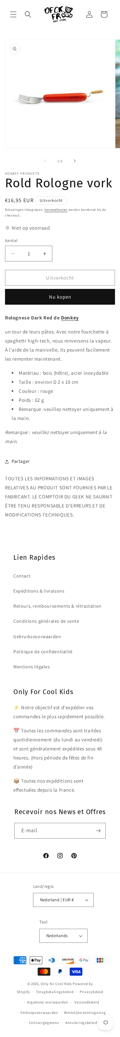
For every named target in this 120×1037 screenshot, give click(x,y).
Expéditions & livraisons (38, 591)
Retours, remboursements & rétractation (57, 606)
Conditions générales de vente (46, 621)
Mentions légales (31, 667)
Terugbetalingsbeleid (54, 991)
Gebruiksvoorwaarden (37, 636)
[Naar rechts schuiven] (74, 161)
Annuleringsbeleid (81, 1022)
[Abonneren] (98, 831)
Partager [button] (21, 461)
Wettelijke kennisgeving (85, 1012)
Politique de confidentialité (43, 652)
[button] (13, 14)
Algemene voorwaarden (47, 1002)
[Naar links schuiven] (45, 161)
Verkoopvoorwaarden (39, 1012)
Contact (21, 576)
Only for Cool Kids (56, 983)
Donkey (70, 317)
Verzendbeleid (86, 1002)
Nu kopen (60, 297)
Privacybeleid (91, 991)
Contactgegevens (44, 1022)
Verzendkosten (55, 209)
